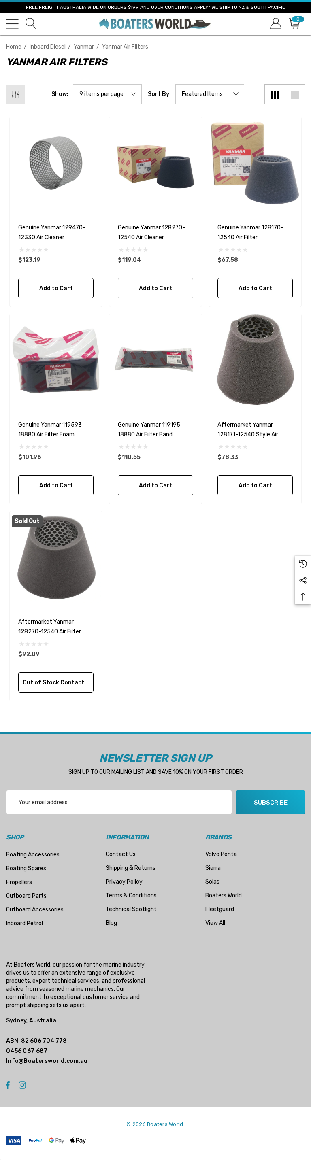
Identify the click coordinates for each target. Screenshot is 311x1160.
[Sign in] (275, 23)
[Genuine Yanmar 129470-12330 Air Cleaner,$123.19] (56, 163)
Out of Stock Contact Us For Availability (58, 682)
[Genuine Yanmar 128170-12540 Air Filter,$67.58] (255, 163)
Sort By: (159, 94)
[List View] (295, 94)
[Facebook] (7, 1084)
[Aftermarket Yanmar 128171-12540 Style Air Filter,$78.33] (255, 360)
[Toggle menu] (12, 23)
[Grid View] (274, 94)
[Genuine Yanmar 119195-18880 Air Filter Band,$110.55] (155, 360)
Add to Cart (56, 288)
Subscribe (271, 802)
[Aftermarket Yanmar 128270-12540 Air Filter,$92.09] (56, 557)
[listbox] (209, 94)
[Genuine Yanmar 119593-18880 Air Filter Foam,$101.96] (56, 360)
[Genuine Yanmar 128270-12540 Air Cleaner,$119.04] (155, 163)
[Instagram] (23, 1084)
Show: (59, 94)
